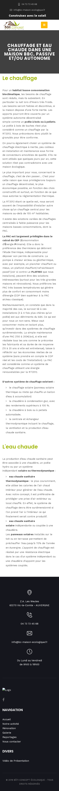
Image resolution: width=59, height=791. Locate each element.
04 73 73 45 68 (29, 4)
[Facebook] (3, 699)
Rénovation (9, 728)
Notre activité (10, 723)
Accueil (6, 719)
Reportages (9, 737)
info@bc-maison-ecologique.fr (29, 10)
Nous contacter (11, 741)
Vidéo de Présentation (15, 760)
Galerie (6, 732)
